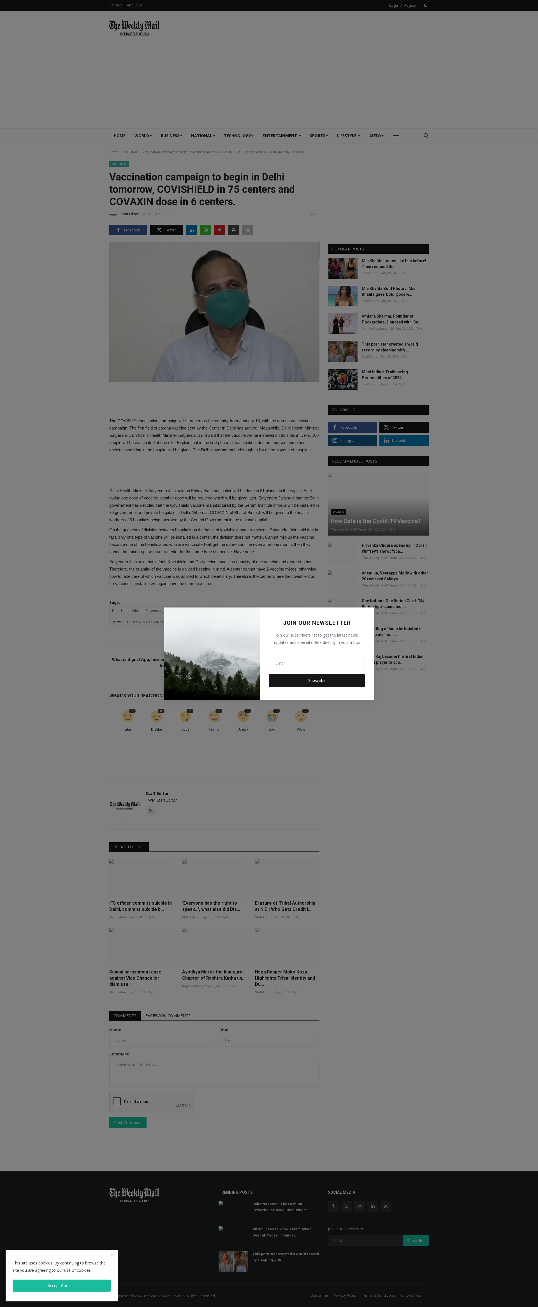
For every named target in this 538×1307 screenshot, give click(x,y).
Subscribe (317, 680)
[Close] (367, 614)
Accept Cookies (62, 1285)
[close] (112, 1255)
